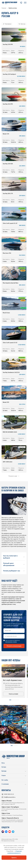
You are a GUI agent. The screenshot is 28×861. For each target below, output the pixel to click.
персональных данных (11, 642)
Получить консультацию (14, 646)
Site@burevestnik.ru (9, 797)
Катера (4, 767)
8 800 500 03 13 (9, 794)
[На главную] (9, 2)
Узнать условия (13, 694)
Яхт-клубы (5, 780)
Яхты (3, 763)
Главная (4, 8)
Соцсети (5, 827)
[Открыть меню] (25, 2)
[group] (13, 724)
